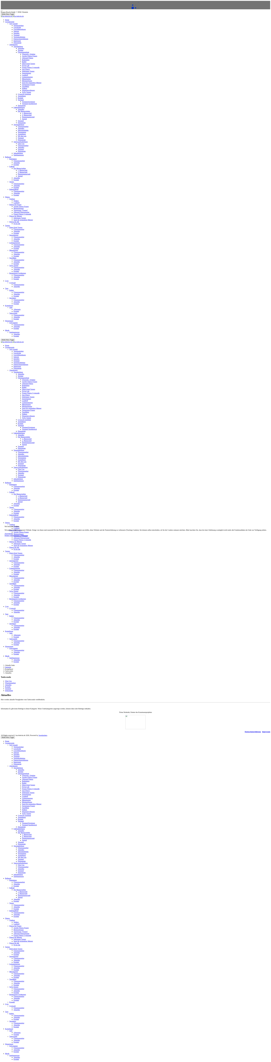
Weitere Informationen (12, 535)
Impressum (24, 535)
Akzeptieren (9, 534)
